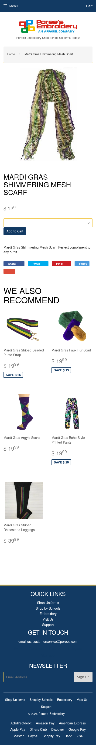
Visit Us (48, 619)
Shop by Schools (48, 608)
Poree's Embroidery (51, 713)
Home (11, 54)
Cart (89, 6)
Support (48, 624)
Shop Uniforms (48, 602)
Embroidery (48, 613)
